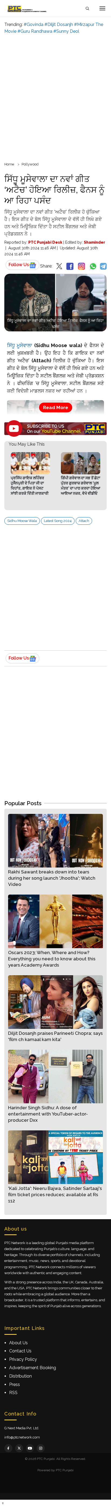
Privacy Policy (23, 1359)
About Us (18, 1342)
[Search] (87, 8)
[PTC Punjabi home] (27, 8)
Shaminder (94, 242)
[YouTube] (30, 1448)
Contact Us (20, 1350)
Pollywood (30, 164)
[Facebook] (8, 1448)
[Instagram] (41, 1448)
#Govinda (33, 24)
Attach (84, 521)
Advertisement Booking (32, 1367)
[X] (19, 1448)
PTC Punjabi (65, 1470)
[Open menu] (102, 8)
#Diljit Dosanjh (58, 24)
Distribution (20, 1376)
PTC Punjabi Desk (45, 242)
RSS (13, 1392)
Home (9, 164)
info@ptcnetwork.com (22, 1437)
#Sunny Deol (66, 31)
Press (14, 1384)
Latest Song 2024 (58, 521)
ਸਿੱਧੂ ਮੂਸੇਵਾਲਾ (19, 345)
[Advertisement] (55, 97)
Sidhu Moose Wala (22, 521)
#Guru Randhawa (35, 31)
